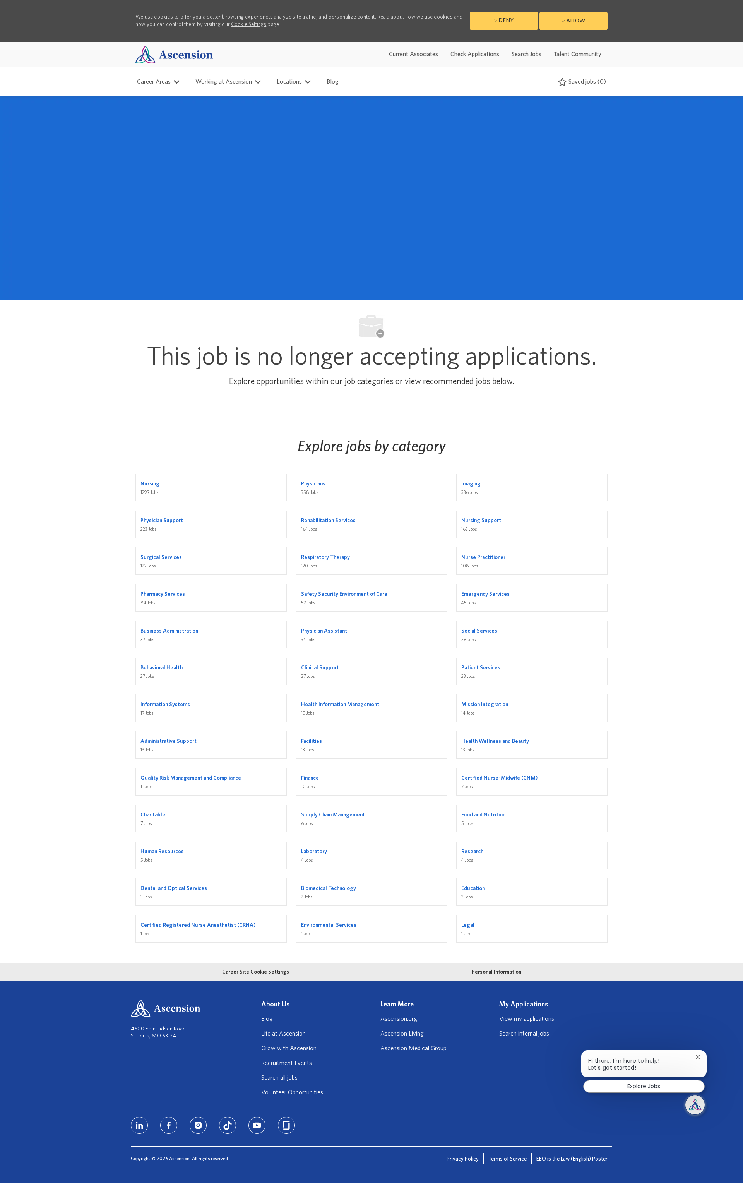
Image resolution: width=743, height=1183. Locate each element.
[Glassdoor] (286, 1125)
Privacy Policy (463, 1159)
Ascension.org (398, 1019)
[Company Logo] (174, 54)
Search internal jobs (524, 1033)
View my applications (526, 1019)
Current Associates (413, 54)
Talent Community (577, 54)
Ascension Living (402, 1033)
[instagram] (198, 1125)
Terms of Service (507, 1159)
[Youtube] (256, 1125)
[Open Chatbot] (695, 1105)
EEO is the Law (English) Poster (572, 1159)
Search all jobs (279, 1078)
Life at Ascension (283, 1033)
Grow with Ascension (289, 1048)
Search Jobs (526, 54)
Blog (333, 82)
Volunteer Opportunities (292, 1092)
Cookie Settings (248, 24)
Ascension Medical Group (413, 1048)
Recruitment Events (286, 1063)
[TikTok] (227, 1125)
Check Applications (474, 54)
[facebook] (168, 1125)
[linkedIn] (139, 1125)
